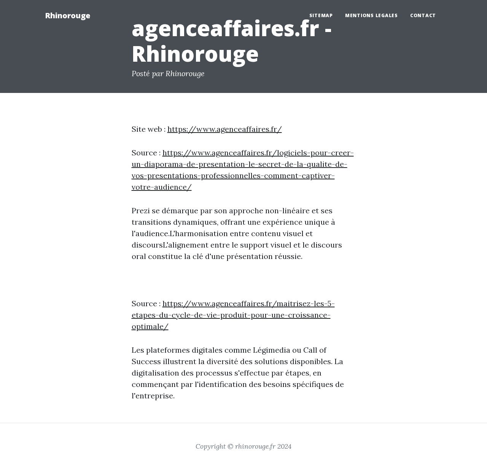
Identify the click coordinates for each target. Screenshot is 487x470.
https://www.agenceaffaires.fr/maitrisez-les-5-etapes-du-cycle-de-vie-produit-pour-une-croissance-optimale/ (233, 315)
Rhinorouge (67, 15)
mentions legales (371, 15)
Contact (423, 15)
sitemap (321, 15)
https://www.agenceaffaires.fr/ (224, 129)
